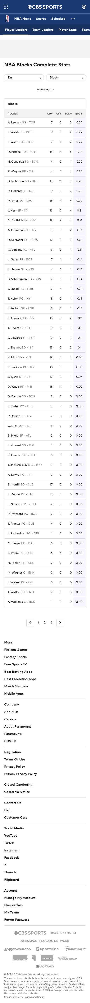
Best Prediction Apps (20, 679)
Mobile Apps (14, 694)
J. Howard (14, 445)
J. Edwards (15, 338)
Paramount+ (13, 734)
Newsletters (13, 905)
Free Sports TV (15, 664)
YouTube (11, 836)
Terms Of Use (14, 759)
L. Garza (13, 259)
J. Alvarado (15, 318)
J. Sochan (14, 308)
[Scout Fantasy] (67, 958)
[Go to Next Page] (60, 622)
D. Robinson (16, 181)
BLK (67, 113)
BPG (78, 113)
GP (49, 113)
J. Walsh (13, 132)
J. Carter (13, 406)
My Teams (11, 912)
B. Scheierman (17, 279)
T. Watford (14, 592)
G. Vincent (15, 250)
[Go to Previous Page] (30, 622)
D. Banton (14, 396)
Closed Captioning (18, 785)
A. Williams (15, 602)
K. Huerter (15, 455)
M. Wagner (15, 573)
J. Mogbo (14, 494)
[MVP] (47, 956)
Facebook (11, 858)
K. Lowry (13, 475)
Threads (10, 872)
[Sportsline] (47, 948)
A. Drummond (17, 230)
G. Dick (12, 426)
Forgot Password (17, 920)
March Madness (16, 686)
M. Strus (13, 201)
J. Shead (13, 289)
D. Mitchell (15, 152)
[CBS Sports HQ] (63, 932)
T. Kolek (13, 299)
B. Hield (13, 436)
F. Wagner (14, 171)
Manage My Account (19, 898)
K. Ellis (12, 357)
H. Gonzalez (16, 162)
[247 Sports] (17, 948)
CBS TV (10, 741)
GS (58, 113)
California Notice (17, 792)
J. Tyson (13, 377)
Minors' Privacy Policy (20, 774)
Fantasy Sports (15, 657)
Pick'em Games (15, 650)
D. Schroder (15, 240)
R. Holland (15, 191)
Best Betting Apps (18, 672)
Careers (10, 719)
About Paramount (17, 726)
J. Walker (14, 582)
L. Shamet (14, 348)
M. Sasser (14, 543)
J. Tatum (13, 553)
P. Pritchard (15, 514)
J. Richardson (16, 533)
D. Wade (13, 387)
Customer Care (15, 817)
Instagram (11, 850)
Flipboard (11, 880)
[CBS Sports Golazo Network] (45, 940)
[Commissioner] (24, 956)
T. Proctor (14, 524)
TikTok (9, 843)
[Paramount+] (75, 948)
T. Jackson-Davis (19, 465)
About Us (11, 712)
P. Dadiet (14, 416)
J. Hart (12, 211)
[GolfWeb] (45, 966)
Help (8, 810)
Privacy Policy (14, 767)
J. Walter (13, 142)
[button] (6, 7)
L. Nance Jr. (15, 504)
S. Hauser (14, 269)
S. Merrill (14, 485)
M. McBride (15, 220)
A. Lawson (14, 122)
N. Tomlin (14, 563)
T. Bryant (13, 328)
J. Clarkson (15, 367)
